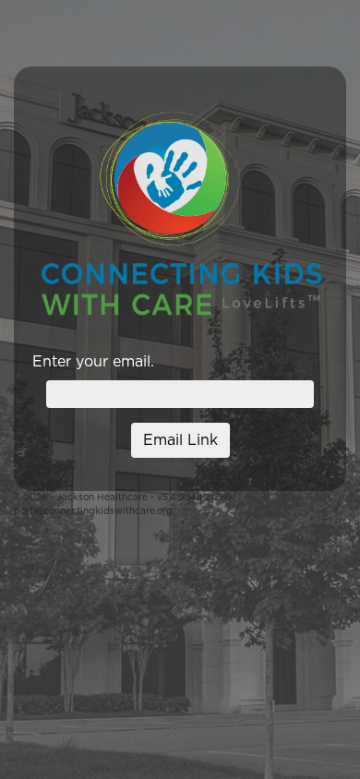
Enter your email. (93, 361)
